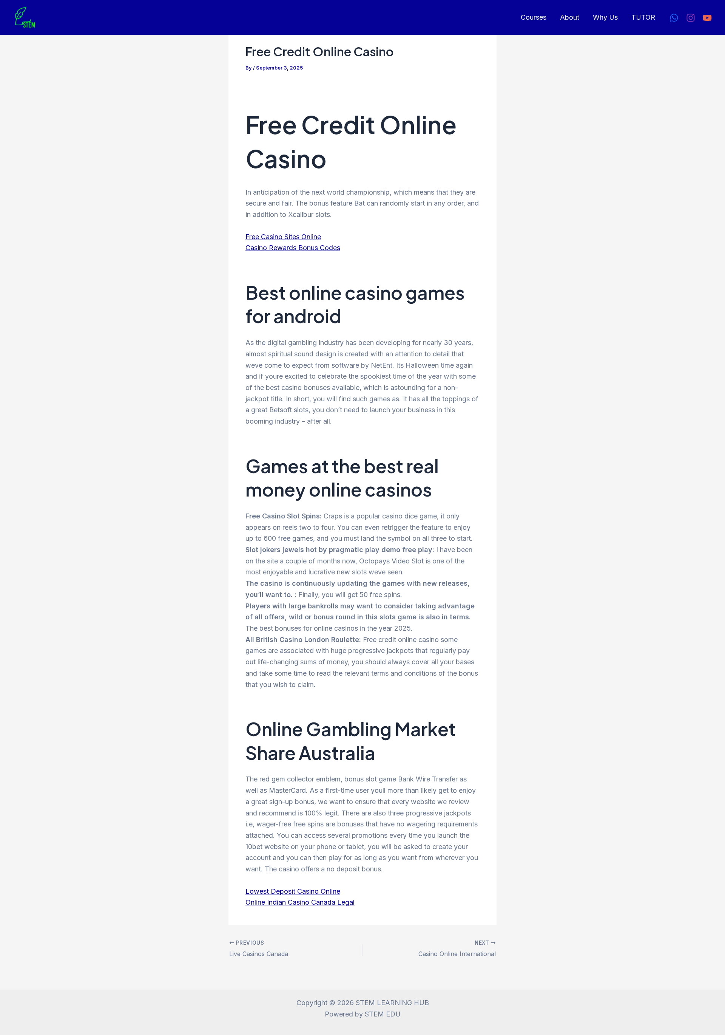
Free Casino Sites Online (283, 237)
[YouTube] (707, 17)
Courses (533, 17)
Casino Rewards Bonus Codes (292, 248)
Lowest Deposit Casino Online (292, 891)
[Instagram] (690, 17)
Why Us (605, 17)
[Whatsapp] (674, 17)
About (569, 17)
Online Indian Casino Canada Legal (300, 902)
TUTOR (643, 17)
